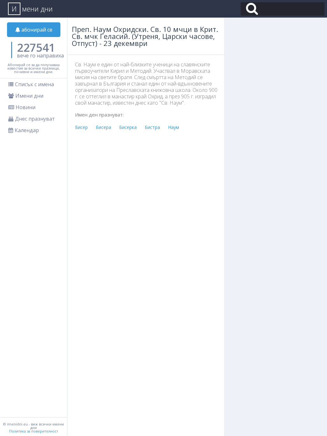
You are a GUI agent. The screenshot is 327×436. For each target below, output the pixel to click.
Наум (173, 127)
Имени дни (29, 95)
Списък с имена (34, 84)
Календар (27, 130)
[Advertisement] (147, 182)
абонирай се (36, 29)
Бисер (81, 127)
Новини (25, 107)
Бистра (152, 127)
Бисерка (128, 127)
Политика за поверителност (33, 431)
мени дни (32, 8)
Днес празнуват (35, 118)
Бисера (103, 127)
